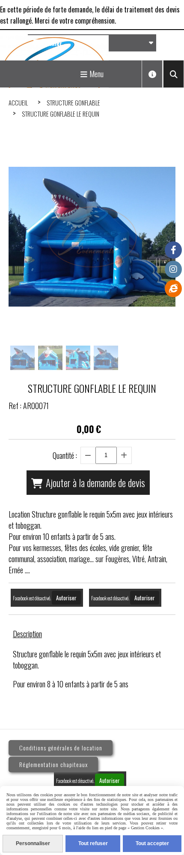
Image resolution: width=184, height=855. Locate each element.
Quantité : (65, 455)
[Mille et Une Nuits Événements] (173, 288)
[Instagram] (173, 269)
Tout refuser (93, 843)
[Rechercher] (173, 73)
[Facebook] (173, 250)
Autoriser (66, 597)
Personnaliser (33, 843)
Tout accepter (152, 843)
